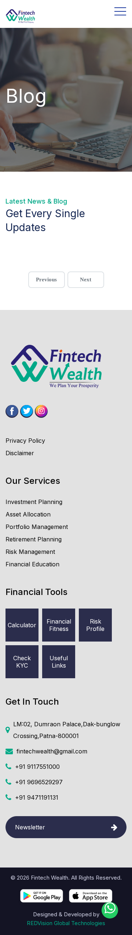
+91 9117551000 (37, 766)
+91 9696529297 (39, 782)
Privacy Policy (25, 440)
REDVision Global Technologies (66, 923)
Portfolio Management (37, 526)
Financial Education (32, 564)
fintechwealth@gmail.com (51, 751)
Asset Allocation (28, 514)
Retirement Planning (34, 539)
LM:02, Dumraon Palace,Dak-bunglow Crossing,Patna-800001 (66, 729)
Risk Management (30, 551)
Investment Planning (34, 501)
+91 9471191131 (36, 797)
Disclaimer (20, 453)
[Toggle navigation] (81, 11)
